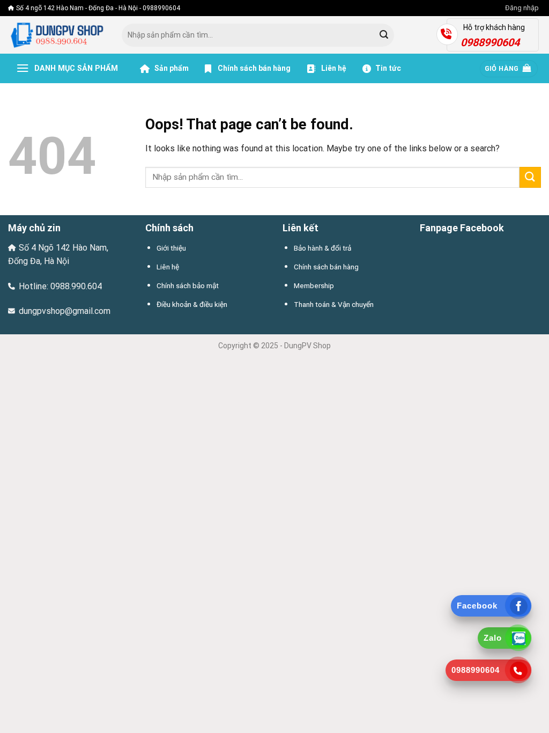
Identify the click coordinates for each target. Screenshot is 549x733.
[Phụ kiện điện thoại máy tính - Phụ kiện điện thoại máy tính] (57, 35)
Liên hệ (333, 68)
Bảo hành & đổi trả (322, 248)
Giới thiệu (171, 248)
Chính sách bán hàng (254, 68)
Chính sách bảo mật (188, 285)
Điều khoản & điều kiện (192, 304)
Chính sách (169, 227)
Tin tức (388, 68)
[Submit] (384, 35)
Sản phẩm (171, 68)
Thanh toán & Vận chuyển (334, 304)
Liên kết (300, 227)
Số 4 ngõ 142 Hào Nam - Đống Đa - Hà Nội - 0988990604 (98, 8)
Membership (314, 285)
